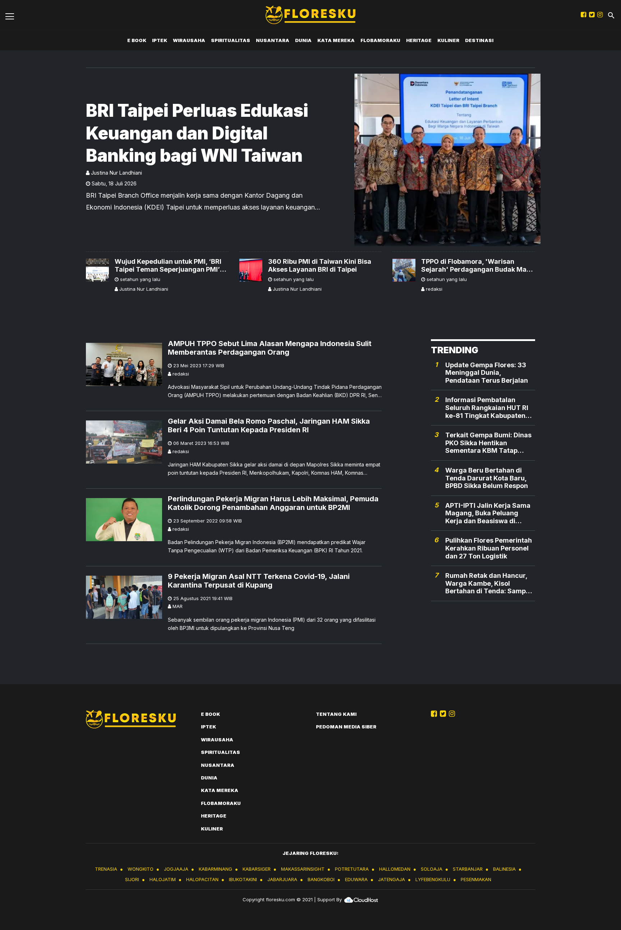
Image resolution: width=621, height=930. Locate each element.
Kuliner (448, 40)
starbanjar (468, 869)
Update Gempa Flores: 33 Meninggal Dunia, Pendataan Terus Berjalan (486, 372)
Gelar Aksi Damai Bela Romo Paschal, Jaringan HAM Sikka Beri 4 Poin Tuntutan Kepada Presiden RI (269, 425)
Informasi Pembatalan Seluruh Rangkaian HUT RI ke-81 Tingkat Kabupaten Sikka (486, 408)
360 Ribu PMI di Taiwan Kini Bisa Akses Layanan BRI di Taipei (319, 265)
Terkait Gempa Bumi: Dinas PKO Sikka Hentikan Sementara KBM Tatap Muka (488, 443)
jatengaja (391, 879)
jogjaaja (176, 869)
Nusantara (272, 40)
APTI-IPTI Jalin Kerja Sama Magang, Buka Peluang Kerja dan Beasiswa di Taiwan (487, 513)
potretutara (352, 869)
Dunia (303, 40)
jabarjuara (282, 879)
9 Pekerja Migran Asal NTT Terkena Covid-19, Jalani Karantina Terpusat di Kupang (259, 580)
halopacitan (202, 879)
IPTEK (159, 40)
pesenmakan (476, 879)
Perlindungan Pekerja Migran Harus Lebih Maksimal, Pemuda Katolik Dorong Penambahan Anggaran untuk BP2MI (273, 503)
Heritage (419, 40)
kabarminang (215, 869)
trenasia (106, 869)
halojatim (163, 879)
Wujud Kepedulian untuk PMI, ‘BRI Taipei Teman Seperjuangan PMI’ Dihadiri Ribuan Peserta (168, 265)
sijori (132, 879)
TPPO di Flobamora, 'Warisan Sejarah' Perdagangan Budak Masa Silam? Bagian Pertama (477, 265)
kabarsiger (257, 869)
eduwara (356, 879)
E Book (136, 40)
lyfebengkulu (432, 879)
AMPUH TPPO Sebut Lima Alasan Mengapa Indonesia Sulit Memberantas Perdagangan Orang (270, 347)
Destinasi (479, 40)
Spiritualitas (230, 40)
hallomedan (394, 869)
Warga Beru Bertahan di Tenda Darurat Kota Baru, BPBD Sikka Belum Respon (486, 478)
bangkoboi (321, 879)
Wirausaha (189, 40)
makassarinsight (303, 869)
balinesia (504, 869)
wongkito (140, 869)
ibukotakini (243, 879)
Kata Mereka (336, 40)
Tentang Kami (336, 714)
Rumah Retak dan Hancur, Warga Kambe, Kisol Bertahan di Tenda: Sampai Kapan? (488, 583)
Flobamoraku (380, 40)
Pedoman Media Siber (346, 726)
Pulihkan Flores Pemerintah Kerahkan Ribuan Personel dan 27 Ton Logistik (488, 548)
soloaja (431, 869)
